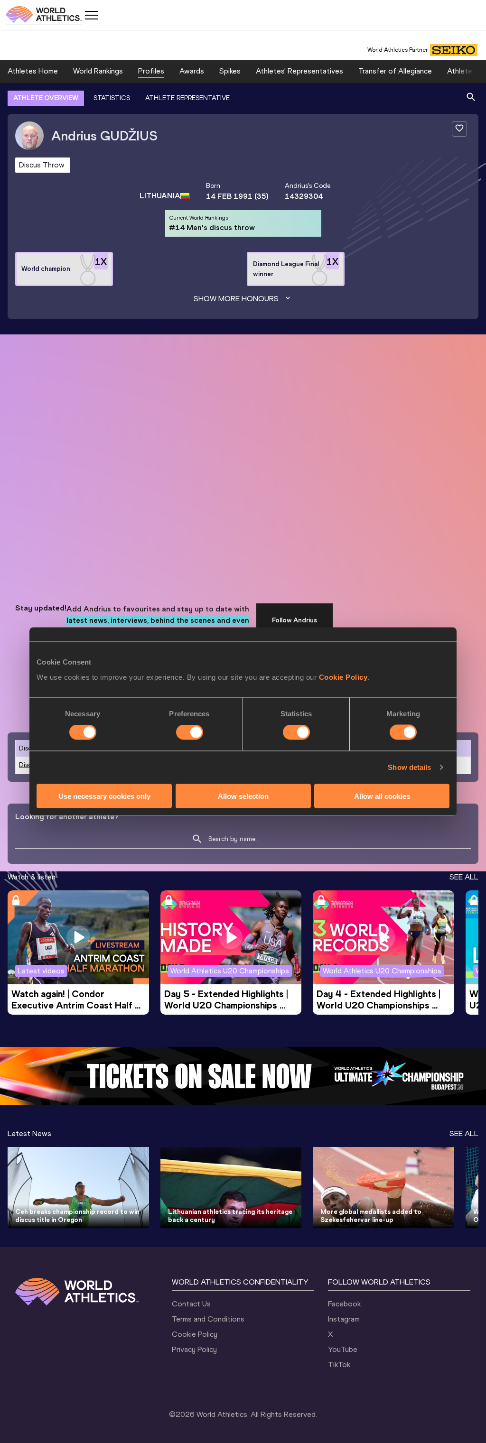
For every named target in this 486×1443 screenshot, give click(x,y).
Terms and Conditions (208, 1318)
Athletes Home (33, 70)
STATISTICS (111, 98)
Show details (409, 767)
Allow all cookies (382, 796)
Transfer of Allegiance (395, 70)
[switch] (189, 732)
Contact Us (191, 1303)
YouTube (342, 1349)
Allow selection (243, 796)
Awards (191, 70)
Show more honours (236, 298)
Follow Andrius (294, 620)
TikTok (339, 1364)
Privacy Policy (194, 1349)
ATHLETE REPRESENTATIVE (187, 98)
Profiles (151, 70)
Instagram (344, 1318)
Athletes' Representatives (299, 70)
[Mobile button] (91, 15)
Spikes (230, 70)
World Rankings (98, 70)
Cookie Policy (343, 677)
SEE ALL (463, 876)
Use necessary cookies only (104, 796)
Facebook (344, 1303)
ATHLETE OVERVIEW (45, 98)
